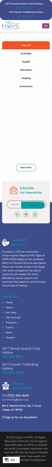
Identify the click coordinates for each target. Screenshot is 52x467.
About (9, 307)
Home (9, 302)
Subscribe (33, 205)
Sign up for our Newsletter (21, 417)
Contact (10, 337)
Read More (26, 167)
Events (9, 327)
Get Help (11, 312)
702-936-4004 (26, 16)
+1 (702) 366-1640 (15, 395)
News (9, 332)
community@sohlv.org (15, 399)
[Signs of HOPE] (11, 25)
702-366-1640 (24, 7)
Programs (11, 322)
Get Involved (13, 317)
